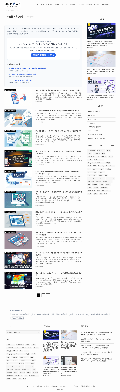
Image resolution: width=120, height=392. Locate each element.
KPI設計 (108, 163)
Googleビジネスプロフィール (96, 163)
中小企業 (98, 181)
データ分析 (91, 178)
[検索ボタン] (113, 4)
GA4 (95, 160)
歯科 (98, 190)
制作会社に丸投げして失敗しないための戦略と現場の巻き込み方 (96, 340)
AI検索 (89, 153)
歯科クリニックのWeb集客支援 (40, 314)
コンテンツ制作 (92, 175)
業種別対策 (104, 187)
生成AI (89, 194)
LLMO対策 (92, 115)
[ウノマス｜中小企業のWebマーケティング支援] (12, 5)
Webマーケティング (98, 169)
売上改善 (94, 184)
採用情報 (46, 386)
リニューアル (110, 178)
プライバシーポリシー (66, 386)
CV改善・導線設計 (94, 111)
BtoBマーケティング (93, 156)
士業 (89, 184)
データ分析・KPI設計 (95, 134)
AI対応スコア (101, 150)
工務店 (89, 187)
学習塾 (101, 184)
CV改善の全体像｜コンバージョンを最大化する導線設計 (28, 68)
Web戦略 (108, 169)
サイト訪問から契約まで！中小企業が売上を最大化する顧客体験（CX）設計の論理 (96, 333)
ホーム (26, 386)
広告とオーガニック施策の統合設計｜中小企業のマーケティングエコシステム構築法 (96, 360)
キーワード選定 (92, 172)
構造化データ (91, 190)
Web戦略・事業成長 (95, 127)
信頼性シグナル (107, 181)
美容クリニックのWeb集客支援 (20, 314)
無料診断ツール (106, 190)
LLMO (89, 166)
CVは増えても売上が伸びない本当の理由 (22, 74)
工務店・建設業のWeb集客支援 (99, 314)
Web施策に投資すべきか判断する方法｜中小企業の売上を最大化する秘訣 (96, 353)
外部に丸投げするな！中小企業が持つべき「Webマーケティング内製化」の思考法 (95, 347)
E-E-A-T (90, 160)
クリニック (102, 172)
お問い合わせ (54, 386)
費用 (101, 194)
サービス (32, 386)
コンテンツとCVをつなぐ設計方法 (20, 80)
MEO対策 (92, 123)
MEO (94, 166)
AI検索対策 (97, 153)
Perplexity (101, 166)
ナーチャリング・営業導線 (97, 138)
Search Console (110, 166)
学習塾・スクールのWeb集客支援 (79, 314)
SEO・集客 (92, 119)
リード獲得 (91, 181)
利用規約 (76, 386)
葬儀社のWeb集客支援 (18, 318)
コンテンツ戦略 (94, 130)
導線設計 (107, 184)
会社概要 (39, 386)
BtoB (103, 153)
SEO (89, 169)
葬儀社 (95, 194)
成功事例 (96, 187)
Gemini (101, 160)
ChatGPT (103, 156)
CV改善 (111, 156)
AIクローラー (91, 150)
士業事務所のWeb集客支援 (59, 314)
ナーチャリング (100, 178)
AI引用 (109, 150)
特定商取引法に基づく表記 (88, 386)
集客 (105, 194)
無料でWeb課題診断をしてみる (43, 55)
